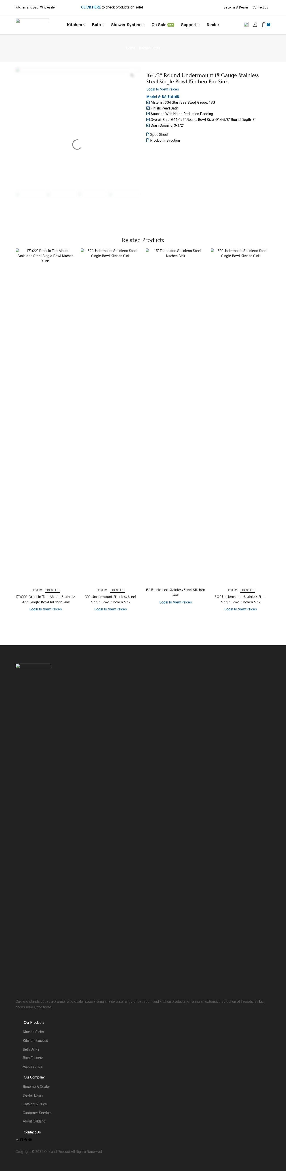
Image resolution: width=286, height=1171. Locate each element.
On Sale (162, 24)
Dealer (213, 24)
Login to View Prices (162, 89)
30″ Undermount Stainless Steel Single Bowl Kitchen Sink (240, 599)
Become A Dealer (236, 7)
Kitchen (74, 24)
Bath (96, 24)
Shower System (126, 24)
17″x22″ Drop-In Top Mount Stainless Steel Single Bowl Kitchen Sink (45, 599)
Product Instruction (164, 140)
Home (130, 48)
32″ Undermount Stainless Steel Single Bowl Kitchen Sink (110, 599)
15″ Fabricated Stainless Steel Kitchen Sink (175, 592)
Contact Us (260, 7)
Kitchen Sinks (149, 48)
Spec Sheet (158, 134)
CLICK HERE (91, 7)
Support (189, 24)
